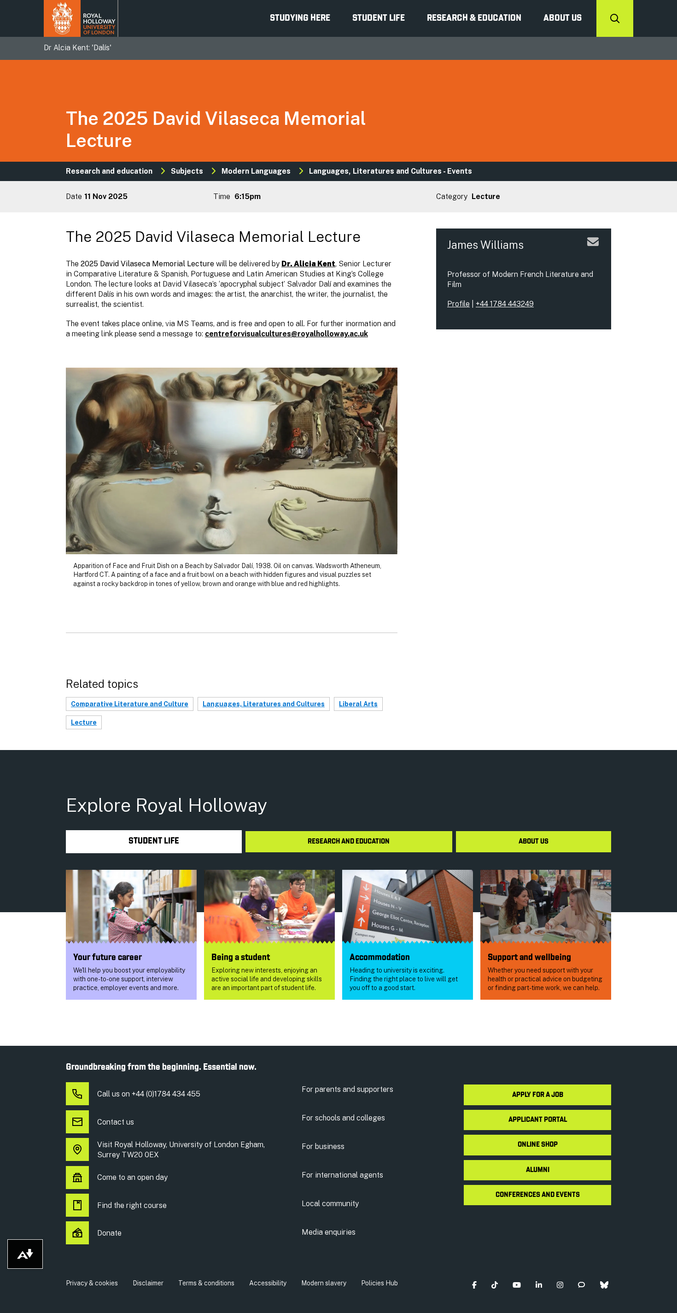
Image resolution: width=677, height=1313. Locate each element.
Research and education (109, 171)
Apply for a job (537, 1095)
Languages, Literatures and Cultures (264, 704)
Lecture (84, 722)
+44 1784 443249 (505, 303)
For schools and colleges (343, 1118)
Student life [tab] (153, 841)
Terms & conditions (206, 1283)
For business (323, 1146)
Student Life (378, 18)
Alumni (537, 1170)
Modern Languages (256, 171)
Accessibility (267, 1283)
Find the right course (132, 1205)
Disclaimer (148, 1283)
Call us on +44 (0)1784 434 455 (148, 1094)
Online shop (538, 1145)
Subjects (187, 171)
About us (562, 18)
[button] (474, 1285)
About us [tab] (534, 841)
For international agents (342, 1175)
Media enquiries (329, 1232)
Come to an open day (132, 1177)
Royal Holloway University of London (81, 18)
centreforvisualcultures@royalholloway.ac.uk (286, 333)
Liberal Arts (358, 704)
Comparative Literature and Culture (129, 704)
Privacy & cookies (92, 1283)
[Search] (614, 18)
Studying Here (300, 18)
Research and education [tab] (349, 841)
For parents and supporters (347, 1089)
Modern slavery (323, 1283)
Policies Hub (379, 1283)
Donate (109, 1233)
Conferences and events (538, 1195)
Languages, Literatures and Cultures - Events (390, 171)
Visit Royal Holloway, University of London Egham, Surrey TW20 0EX (181, 1149)
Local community (330, 1203)
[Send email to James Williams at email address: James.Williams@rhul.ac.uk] (593, 253)
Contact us (115, 1122)
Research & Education (474, 18)
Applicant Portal (537, 1120)
